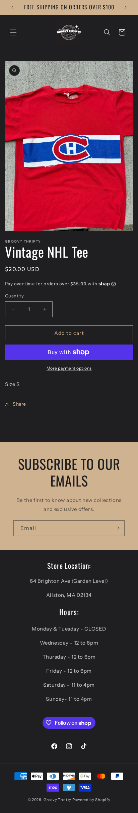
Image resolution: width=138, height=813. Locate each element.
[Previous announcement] (12, 7)
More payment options (69, 368)
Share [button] (19, 404)
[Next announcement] (125, 7)
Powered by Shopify (91, 799)
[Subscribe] (117, 528)
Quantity (14, 295)
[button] (13, 32)
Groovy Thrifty (57, 799)
